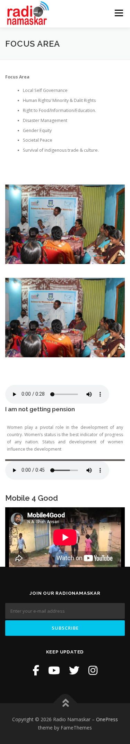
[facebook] (36, 670)
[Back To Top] (65, 703)
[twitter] (74, 670)
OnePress (107, 719)
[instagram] (92, 670)
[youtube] (54, 670)
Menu (118, 13)
